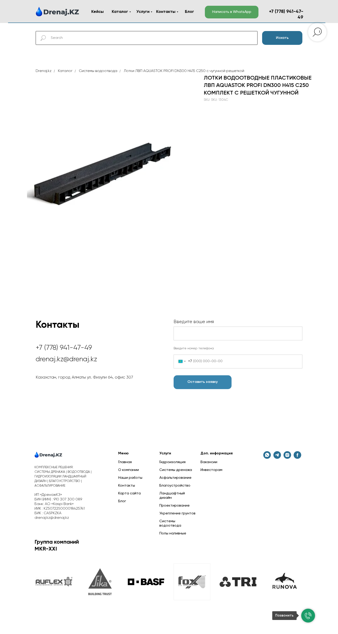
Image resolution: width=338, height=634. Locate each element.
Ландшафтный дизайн (172, 496)
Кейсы (97, 12)
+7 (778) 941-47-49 (64, 347)
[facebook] (297, 457)
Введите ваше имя (194, 321)
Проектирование (174, 506)
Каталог (120, 12)
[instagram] (287, 457)
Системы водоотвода (170, 523)
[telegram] (277, 457)
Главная (125, 462)
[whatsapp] (267, 457)
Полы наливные (172, 533)
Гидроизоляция (172, 462)
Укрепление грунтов (177, 513)
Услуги (142, 12)
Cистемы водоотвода (98, 71)
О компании (128, 470)
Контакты (165, 12)
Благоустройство (174, 486)
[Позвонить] (308, 616)
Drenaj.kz (44, 71)
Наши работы (130, 478)
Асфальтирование (175, 478)
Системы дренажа (175, 470)
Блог (189, 12)
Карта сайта (129, 493)
